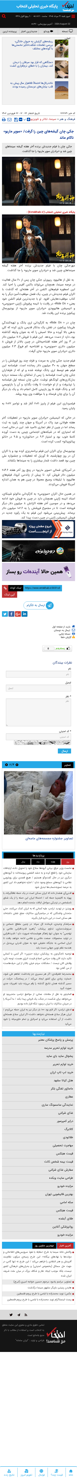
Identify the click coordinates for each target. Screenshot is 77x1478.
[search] (4, 16)
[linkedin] (24, 614)
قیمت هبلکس (64, 1153)
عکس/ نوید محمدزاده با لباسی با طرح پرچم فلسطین (44, 1294)
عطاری (69, 1096)
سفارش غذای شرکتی (61, 1169)
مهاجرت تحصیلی (63, 1145)
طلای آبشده (66, 1218)
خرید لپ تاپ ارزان (61, 1072)
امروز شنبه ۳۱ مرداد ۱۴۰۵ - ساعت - (50, 16)
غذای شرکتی (65, 1113)
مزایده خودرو (65, 1186)
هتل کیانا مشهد (63, 1080)
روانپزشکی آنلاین (63, 1226)
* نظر (68, 696)
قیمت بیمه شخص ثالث (58, 1161)
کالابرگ (68, 1129)
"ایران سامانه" (21, 1340)
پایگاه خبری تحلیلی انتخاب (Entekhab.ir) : (50, 212)
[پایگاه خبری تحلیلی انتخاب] (68, 6)
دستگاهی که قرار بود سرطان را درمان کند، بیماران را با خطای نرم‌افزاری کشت (31, 64)
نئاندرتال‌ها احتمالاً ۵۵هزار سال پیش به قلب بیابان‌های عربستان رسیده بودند (31, 84)
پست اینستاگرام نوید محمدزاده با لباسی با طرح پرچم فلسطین (39, 1299)
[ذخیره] (16, 120)
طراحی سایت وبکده (61, 1178)
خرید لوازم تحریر (63, 1064)
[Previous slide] (17, 764)
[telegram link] (19, 1315)
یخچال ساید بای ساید (59, 1056)
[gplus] (18, 614)
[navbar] (73, 16)
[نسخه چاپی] (4, 119)
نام (69, 669)
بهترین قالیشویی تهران (59, 1194)
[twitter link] (11, 1315)
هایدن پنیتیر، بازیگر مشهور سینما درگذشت (49, 1288)
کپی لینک (9, 594)
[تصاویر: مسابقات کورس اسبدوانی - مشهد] (38, 803)
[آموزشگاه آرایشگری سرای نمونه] (38, 572)
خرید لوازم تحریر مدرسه (58, 1048)
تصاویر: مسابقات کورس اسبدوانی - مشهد (46, 838)
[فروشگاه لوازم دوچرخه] (38, 551)
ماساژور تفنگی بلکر (62, 1088)
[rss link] (26, 1315)
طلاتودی (68, 1137)
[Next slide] (6, 764)
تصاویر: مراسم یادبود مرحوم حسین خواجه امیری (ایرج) (42, 1282)
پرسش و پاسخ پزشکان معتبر (55, 1039)
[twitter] (5, 614)
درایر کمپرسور (65, 1121)
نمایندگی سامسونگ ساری (57, 1104)
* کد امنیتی (65, 731)
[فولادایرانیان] (38, 529)
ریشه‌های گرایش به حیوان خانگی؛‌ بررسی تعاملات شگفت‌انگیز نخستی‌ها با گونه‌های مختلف (32, 45)
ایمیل (68, 683)
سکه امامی (66, 1202)
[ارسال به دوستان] (9, 119)
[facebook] (11, 614)
